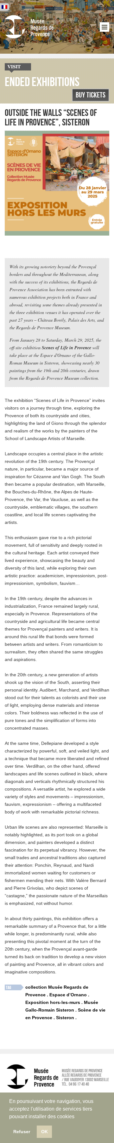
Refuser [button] (21, 1131)
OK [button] (44, 1131)
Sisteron (65, 1017)
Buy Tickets (90, 95)
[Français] (4, 7)
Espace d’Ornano (68, 994)
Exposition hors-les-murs (52, 1002)
